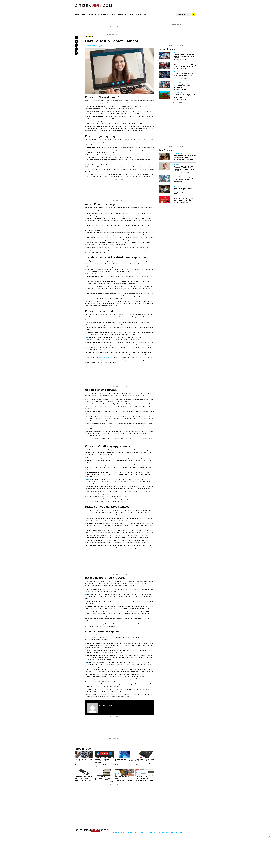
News (144, 14)
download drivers (103, 357)
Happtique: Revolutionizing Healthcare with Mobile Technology (183, 179)
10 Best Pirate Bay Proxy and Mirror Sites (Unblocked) (183, 199)
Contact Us (134, 832)
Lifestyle (112, 14)
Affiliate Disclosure (157, 832)
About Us (116, 832)
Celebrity (120, 14)
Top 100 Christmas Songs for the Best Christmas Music (185, 156)
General (138, 14)
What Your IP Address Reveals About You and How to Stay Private (184, 75)
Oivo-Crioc (169, 832)
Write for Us (124, 832)
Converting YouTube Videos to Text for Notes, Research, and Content (184, 56)
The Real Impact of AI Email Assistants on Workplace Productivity (183, 85)
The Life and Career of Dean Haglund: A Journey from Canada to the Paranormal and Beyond (184, 168)
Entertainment (129, 14)
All (148, 14)
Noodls (176, 832)
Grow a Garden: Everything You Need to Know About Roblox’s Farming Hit (184, 95)
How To (105, 14)
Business (83, 14)
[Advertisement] (114, 30)
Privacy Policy (144, 832)
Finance (90, 14)
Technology (98, 14)
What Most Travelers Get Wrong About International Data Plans (185, 65)
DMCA (182, 832)
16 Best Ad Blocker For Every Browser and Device (183, 189)
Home (77, 14)
